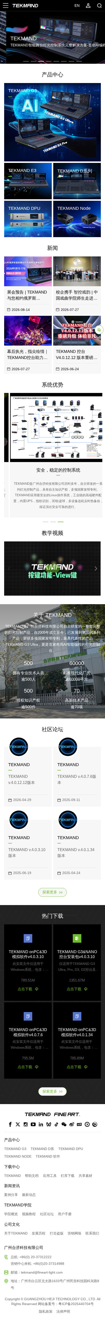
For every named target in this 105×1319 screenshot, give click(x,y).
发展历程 (38, 1233)
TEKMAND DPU (70, 1149)
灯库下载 (67, 1176)
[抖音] (56, 1125)
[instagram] (25, 1125)
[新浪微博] (71, 1125)
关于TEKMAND (16, 1233)
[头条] (79, 1125)
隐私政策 (45, 1311)
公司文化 (12, 1224)
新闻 (52, 248)
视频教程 (29, 1214)
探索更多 (49, 892)
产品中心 (52, 74)
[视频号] (48, 1125)
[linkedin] (41, 1125)
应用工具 (50, 1176)
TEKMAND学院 (18, 1205)
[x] (17, 1125)
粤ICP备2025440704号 (76, 1304)
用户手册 (65, 1214)
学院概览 (11, 1214)
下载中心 (12, 1167)
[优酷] (87, 1125)
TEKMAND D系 (42, 1149)
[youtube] (33, 1125)
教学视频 (52, 533)
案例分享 (11, 1195)
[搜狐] (94, 1125)
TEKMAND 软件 (48, 1156)
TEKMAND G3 (15, 1149)
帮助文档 (32, 1176)
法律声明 (63, 1311)
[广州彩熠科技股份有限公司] (67, 1114)
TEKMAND (12, 1176)
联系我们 (92, 1233)
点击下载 (25, 989)
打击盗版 (56, 1233)
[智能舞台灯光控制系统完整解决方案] (38, 1114)
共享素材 (85, 1176)
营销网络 (74, 1233)
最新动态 (29, 1195)
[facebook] (10, 1125)
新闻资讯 (12, 1186)
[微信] (64, 1125)
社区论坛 (47, 1214)
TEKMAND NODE (18, 1156)
